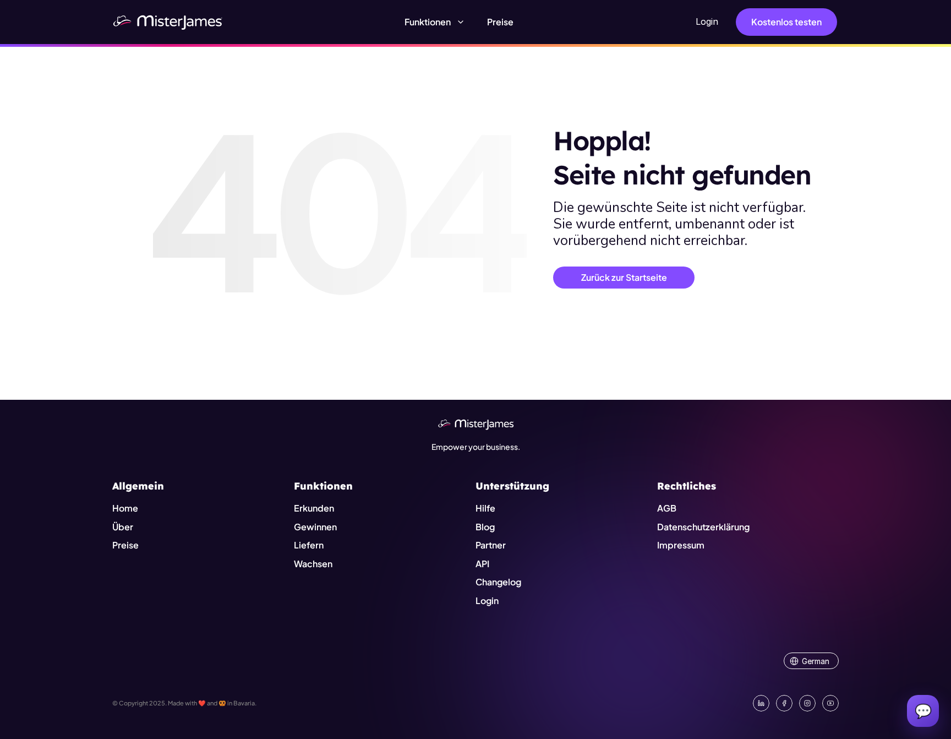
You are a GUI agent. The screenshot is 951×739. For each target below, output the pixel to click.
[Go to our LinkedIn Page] (761, 703)
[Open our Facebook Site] (784, 703)
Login (707, 21)
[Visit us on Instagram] (807, 703)
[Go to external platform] (830, 703)
